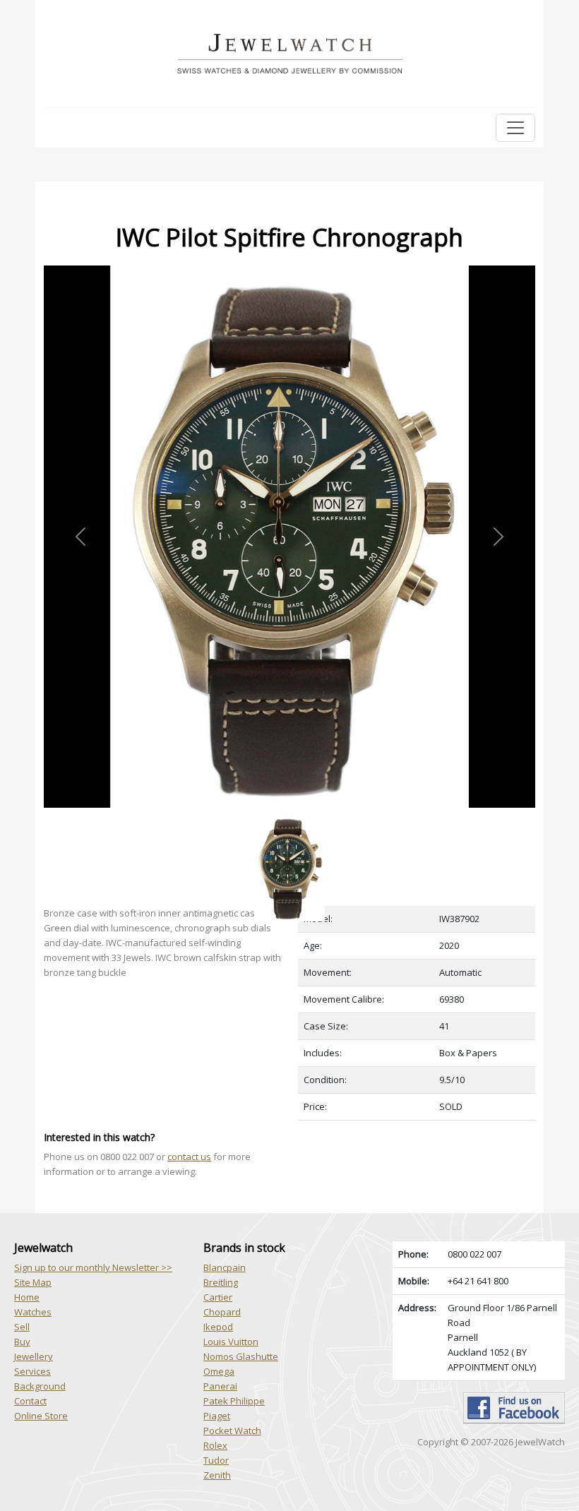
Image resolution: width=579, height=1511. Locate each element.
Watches (33, 1312)
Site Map (33, 1282)
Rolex (215, 1445)
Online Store (41, 1415)
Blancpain (224, 1267)
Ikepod (218, 1326)
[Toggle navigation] (515, 128)
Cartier (217, 1297)
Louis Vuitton (230, 1341)
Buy (22, 1341)
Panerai (220, 1386)
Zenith (217, 1475)
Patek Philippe (234, 1400)
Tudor (216, 1460)
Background (40, 1386)
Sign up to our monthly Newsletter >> (93, 1267)
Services (32, 1371)
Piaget (216, 1415)
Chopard (222, 1312)
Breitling (220, 1282)
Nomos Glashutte (240, 1356)
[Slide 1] (289, 816)
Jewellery (33, 1356)
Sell (22, 1326)
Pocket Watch (232, 1430)
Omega (218, 1371)
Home (27, 1297)
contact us (189, 1156)
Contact (30, 1400)
